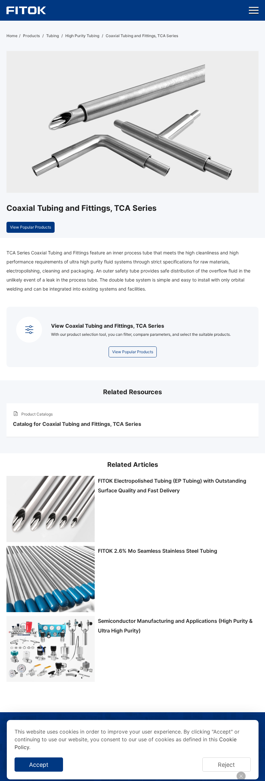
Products (31, 35)
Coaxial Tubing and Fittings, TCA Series (142, 35)
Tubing (52, 35)
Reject (226, 764)
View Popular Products (30, 227)
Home (11, 35)
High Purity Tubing (82, 35)
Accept (38, 764)
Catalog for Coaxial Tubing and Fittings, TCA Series (77, 424)
